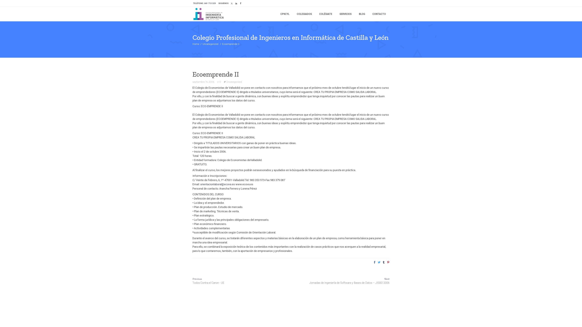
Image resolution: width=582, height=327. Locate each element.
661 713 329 (210, 3)
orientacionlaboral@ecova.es (218, 184)
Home (195, 44)
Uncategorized (210, 44)
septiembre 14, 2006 (203, 82)
